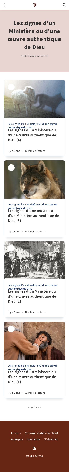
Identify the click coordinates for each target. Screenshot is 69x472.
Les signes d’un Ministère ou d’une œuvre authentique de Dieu (32, 125)
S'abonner (51, 439)
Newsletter (33, 439)
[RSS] (34, 448)
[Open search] (64, 5)
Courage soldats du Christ (41, 433)
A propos (17, 439)
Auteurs (16, 433)
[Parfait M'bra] (11, 87)
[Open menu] (5, 5)
